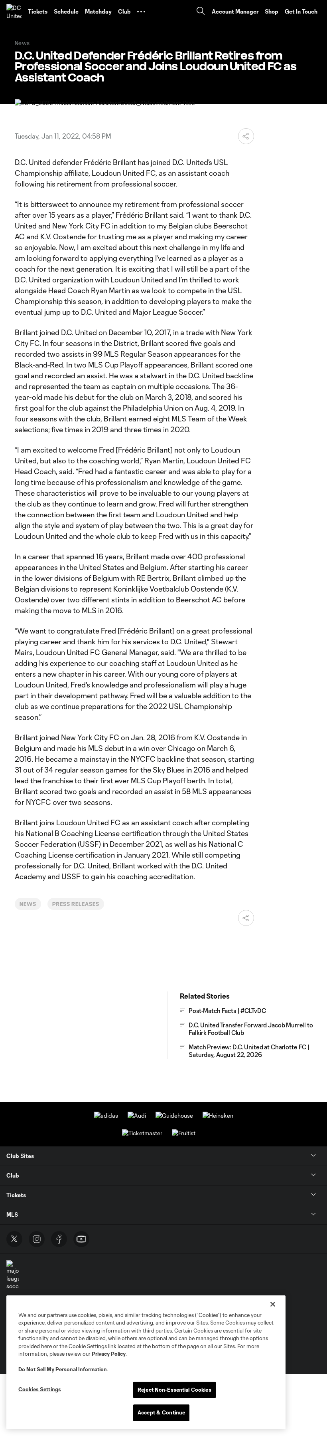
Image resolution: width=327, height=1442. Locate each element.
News (28, 904)
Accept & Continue (161, 1412)
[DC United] (14, 11)
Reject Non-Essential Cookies (174, 1389)
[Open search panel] (200, 12)
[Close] (273, 1304)
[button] (141, 11)
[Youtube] (81, 1239)
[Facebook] (59, 1239)
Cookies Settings (39, 1389)
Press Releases (75, 904)
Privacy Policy (109, 1354)
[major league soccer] (12, 1275)
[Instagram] (37, 1239)
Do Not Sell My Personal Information (62, 1369)
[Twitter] (14, 1239)
